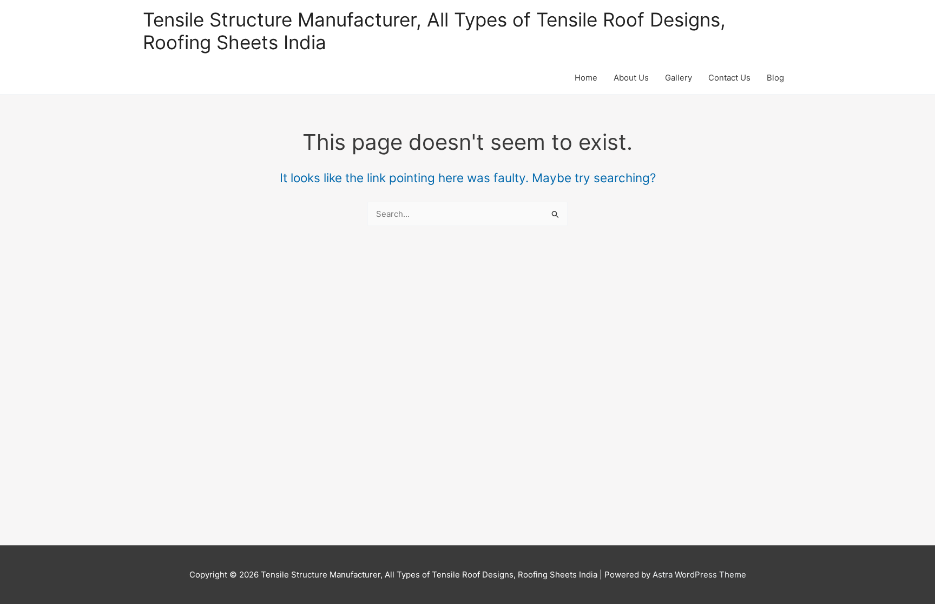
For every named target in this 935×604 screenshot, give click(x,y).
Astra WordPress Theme (699, 574)
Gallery (678, 77)
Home (586, 77)
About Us (631, 77)
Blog (775, 77)
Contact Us (729, 77)
